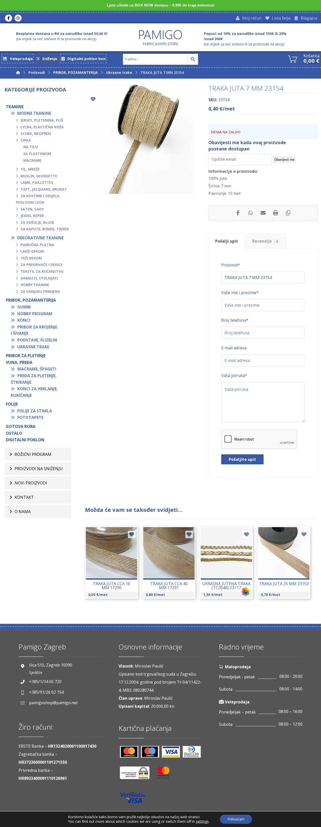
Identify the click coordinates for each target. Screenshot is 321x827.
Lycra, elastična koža (42, 127)
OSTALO (14, 433)
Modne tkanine (34, 113)
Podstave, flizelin (37, 340)
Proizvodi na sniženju (39, 468)
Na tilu (30, 146)
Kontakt (24, 497)
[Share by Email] (263, 213)
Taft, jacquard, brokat (44, 189)
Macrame (32, 160)
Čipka (26, 140)
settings (202, 821)
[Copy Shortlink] (288, 213)
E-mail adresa (234, 348)
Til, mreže (30, 169)
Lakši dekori (32, 251)
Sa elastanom (37, 153)
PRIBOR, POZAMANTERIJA (31, 300)
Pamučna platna (37, 244)
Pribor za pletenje (26, 355)
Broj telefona (234, 320)
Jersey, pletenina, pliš (42, 120)
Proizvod (230, 265)
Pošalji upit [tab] (226, 241)
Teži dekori (31, 258)
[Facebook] (8, 18)
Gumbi (24, 307)
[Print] (276, 213)
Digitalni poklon (25, 440)
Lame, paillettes (37, 182)
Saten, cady (32, 209)
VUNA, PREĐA (19, 362)
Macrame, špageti (36, 369)
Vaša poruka (234, 375)
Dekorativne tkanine (40, 238)
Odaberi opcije (229, 567)
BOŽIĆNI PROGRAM (33, 454)
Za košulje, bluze (37, 222)
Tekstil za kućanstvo (42, 271)
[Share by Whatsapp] (251, 213)
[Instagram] (18, 18)
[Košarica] (292, 58)
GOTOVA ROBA (20, 426)
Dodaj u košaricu (114, 567)
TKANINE (15, 106)
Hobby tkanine (35, 284)
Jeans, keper (32, 215)
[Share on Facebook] (238, 213)
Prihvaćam (236, 819)
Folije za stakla (34, 411)
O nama (23, 511)
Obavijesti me (284, 159)
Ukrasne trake (33, 347)
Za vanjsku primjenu (40, 291)
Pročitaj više (172, 567)
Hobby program (34, 313)
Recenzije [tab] (265, 241)
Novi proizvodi (31, 483)
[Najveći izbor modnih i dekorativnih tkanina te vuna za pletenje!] (160, 37)
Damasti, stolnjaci (39, 278)
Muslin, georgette (39, 176)
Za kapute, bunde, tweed (45, 229)
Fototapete (30, 417)
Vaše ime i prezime (240, 292)
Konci (23, 320)
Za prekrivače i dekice (41, 264)
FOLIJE (12, 404)
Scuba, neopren (36, 133)
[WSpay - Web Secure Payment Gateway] (137, 774)
